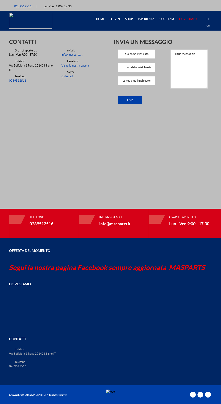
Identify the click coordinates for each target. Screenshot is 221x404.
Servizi (115, 19)
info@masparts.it (72, 54)
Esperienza (146, 19)
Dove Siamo (188, 19)
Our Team (166, 19)
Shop (129, 19)
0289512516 (23, 6)
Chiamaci (67, 76)
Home (100, 19)
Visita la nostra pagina (75, 65)
